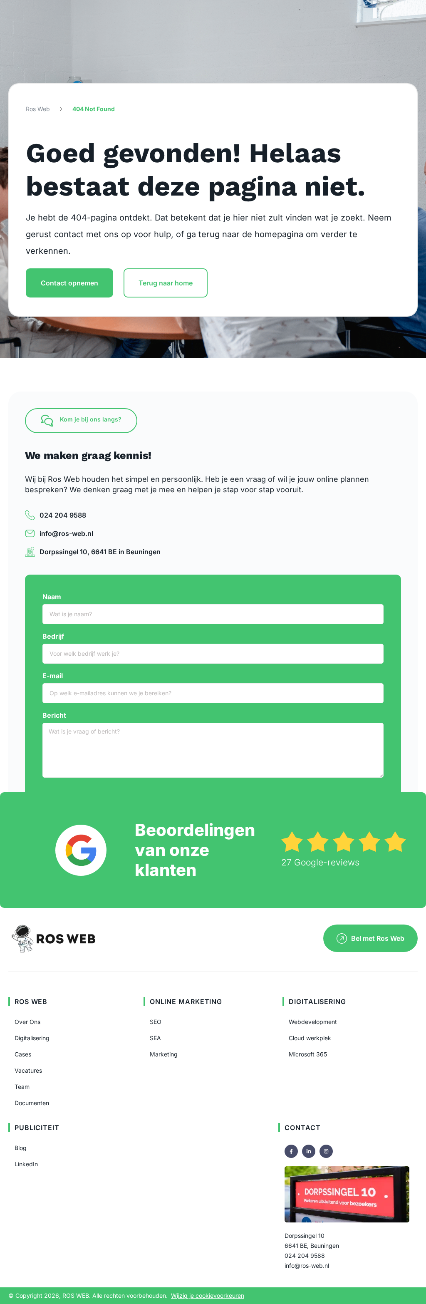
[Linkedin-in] (308, 1151)
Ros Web (38, 108)
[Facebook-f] (291, 1151)
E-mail (52, 676)
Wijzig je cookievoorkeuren (207, 1295)
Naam (51, 597)
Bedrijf (53, 636)
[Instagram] (326, 1151)
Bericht (54, 715)
